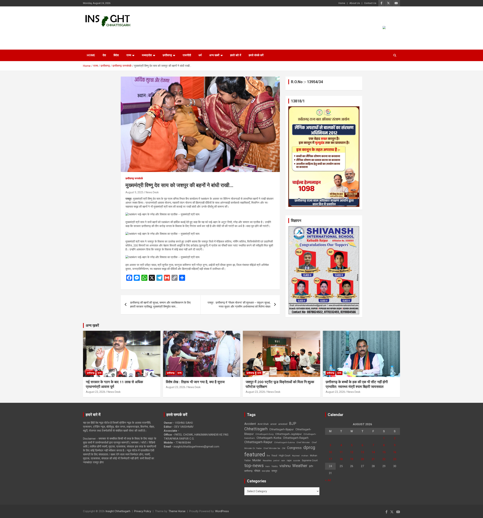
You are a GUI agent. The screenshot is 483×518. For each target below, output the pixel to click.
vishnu (285, 466)
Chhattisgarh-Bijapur (281, 429)
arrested (282, 424)
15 (383, 452)
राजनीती (187, 55)
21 (373, 459)
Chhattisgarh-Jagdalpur (288, 433)
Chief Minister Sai (271, 448)
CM (283, 448)
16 (394, 452)
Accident (250, 424)
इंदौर (311, 466)
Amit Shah (263, 424)
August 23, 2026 (95, 391)
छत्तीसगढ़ (248, 471)
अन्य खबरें (214, 55)
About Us (354, 3)
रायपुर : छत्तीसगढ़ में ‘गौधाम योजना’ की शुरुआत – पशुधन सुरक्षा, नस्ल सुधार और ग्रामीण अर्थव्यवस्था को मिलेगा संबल (239, 304)
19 (351, 459)
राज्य (128, 55)
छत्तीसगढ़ (167, 55)
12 (351, 452)
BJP (292, 423)
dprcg (309, 447)
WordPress (222, 511)
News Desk (152, 192)
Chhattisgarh (256, 429)
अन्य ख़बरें (92, 325)
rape (289, 460)
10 (330, 452)
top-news (254, 465)
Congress (294, 448)
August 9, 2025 (134, 192)
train (267, 466)
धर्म (200, 55)
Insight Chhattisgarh (117, 33)
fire (268, 455)
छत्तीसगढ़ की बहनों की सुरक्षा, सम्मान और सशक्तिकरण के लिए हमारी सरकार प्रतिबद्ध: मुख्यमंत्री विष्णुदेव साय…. (160, 304)
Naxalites (267, 460)
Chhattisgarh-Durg (264, 434)
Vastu (274, 466)
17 (330, 459)
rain (283, 460)
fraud (274, 455)
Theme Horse (176, 511)
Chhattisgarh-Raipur (258, 442)
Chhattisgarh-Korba (269, 438)
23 (394, 459)
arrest (273, 424)
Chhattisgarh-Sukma (284, 442)
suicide (296, 460)
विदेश (116, 55)
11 (341, 452)
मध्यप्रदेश (147, 55)
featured (254, 454)
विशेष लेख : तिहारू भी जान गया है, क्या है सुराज (195, 382)
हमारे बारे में (235, 55)
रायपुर (274, 470)
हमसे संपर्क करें (256, 55)
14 (373, 452)
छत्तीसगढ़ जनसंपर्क (134, 178)
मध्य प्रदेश (266, 471)
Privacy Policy (142, 511)
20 (362, 459)
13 (362, 452)
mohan (304, 455)
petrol (276, 460)
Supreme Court (310, 460)
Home (341, 3)
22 (383, 459)
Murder (256, 460)
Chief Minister (303, 442)
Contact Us (370, 3)
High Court (284, 455)
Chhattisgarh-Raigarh (295, 437)
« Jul (328, 480)
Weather (299, 465)
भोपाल (257, 471)
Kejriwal (296, 455)
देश (104, 55)
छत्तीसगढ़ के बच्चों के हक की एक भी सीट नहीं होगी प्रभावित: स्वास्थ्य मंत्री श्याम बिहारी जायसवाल (357, 384)
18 (341, 459)
